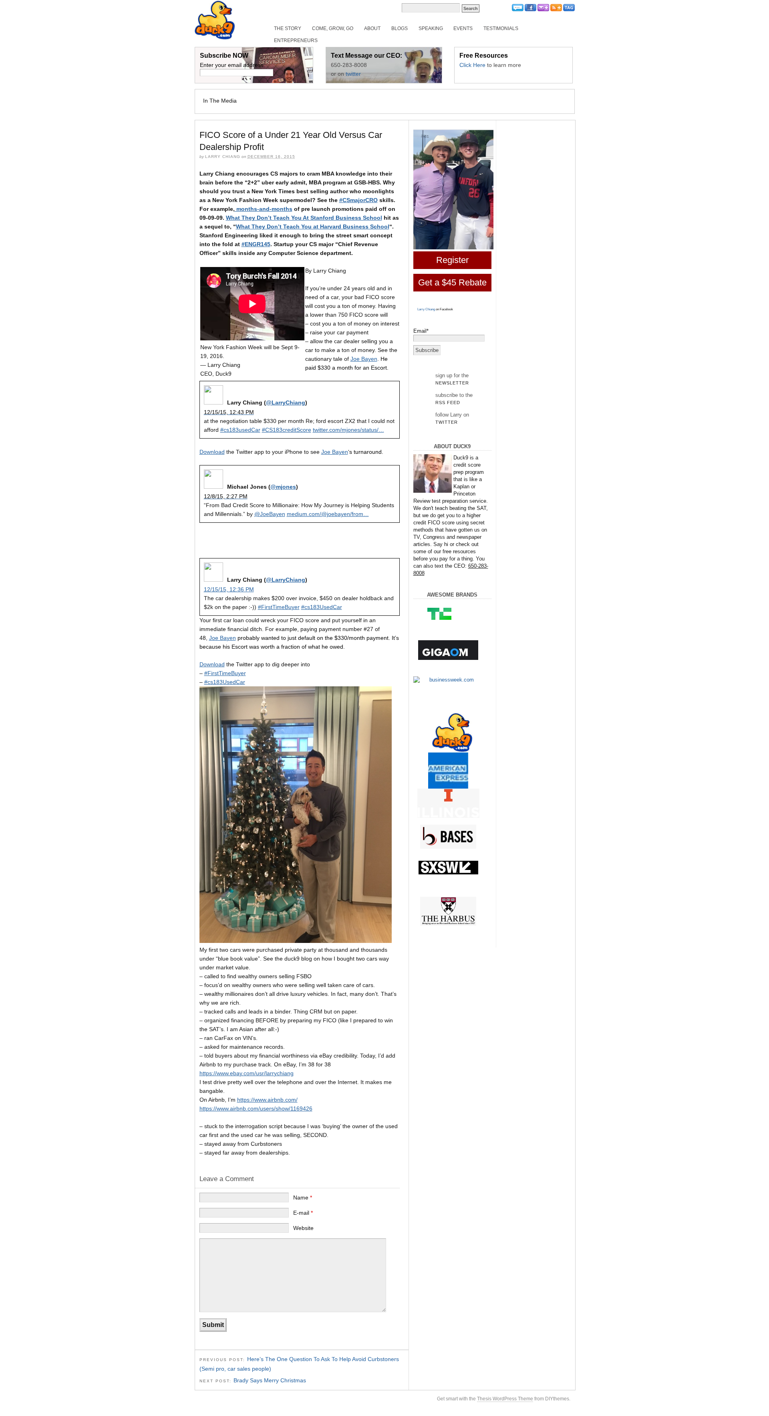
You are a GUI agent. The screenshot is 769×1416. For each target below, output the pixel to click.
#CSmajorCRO (358, 200)
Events (463, 28)
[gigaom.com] (448, 650)
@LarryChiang (285, 402)
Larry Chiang (426, 309)
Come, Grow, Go (332, 28)
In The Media (220, 100)
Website (303, 1228)
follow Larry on (452, 418)
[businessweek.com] (448, 680)
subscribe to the (454, 398)
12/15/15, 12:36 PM (229, 589)
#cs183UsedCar (321, 607)
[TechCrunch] (448, 613)
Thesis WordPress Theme (505, 1399)
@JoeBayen (269, 514)
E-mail (303, 1213)
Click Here (472, 65)
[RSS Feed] (556, 10)
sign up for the (452, 378)
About (372, 28)
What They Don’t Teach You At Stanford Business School (304, 217)
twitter (353, 74)
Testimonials (500, 28)
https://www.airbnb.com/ (267, 1099)
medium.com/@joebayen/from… (328, 514)
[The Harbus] (448, 911)
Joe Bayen (363, 359)
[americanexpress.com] (448, 773)
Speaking (431, 28)
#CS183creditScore (286, 430)
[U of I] (448, 803)
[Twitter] (517, 10)
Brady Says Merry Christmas (270, 1380)
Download (212, 452)
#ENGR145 (256, 244)
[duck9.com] (452, 732)
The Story (287, 28)
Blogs (399, 28)
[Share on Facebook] (530, 10)
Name (302, 1197)
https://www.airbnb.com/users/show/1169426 (255, 1108)
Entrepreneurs (296, 40)
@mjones (283, 486)
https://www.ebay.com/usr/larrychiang (246, 1073)
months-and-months (263, 209)
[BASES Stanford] (448, 837)
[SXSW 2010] (448, 867)
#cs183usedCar (240, 430)
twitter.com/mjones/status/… (348, 430)
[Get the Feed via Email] (543, 10)
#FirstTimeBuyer (279, 607)
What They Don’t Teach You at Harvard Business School (312, 226)
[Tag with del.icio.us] (569, 10)
